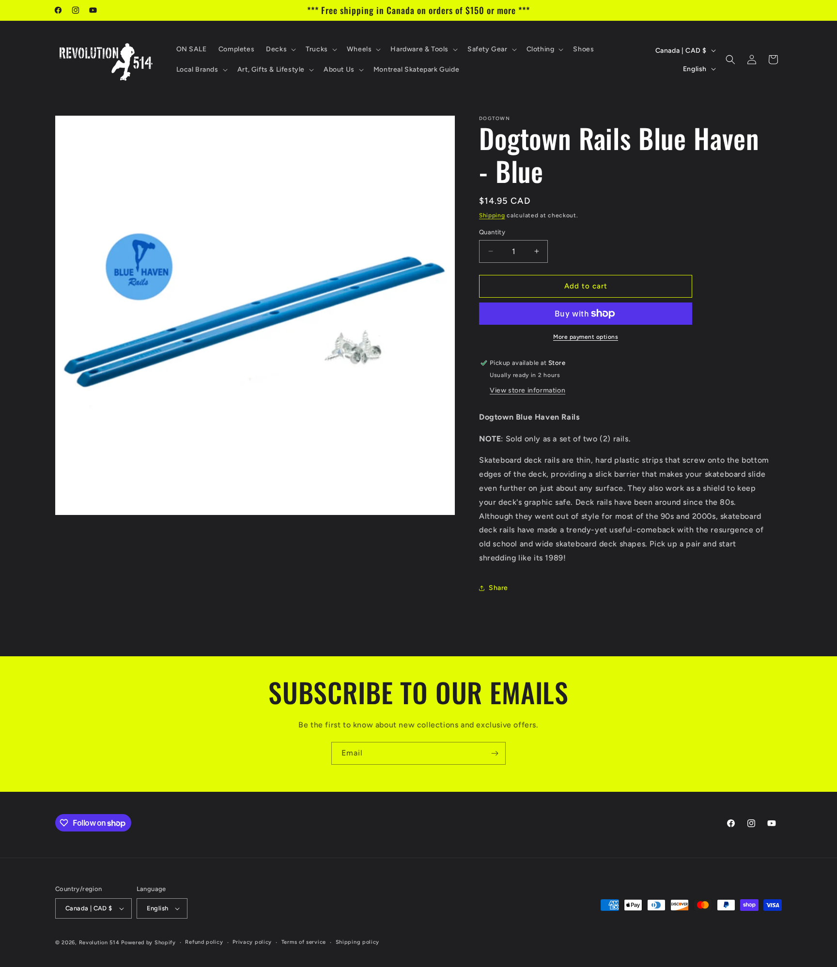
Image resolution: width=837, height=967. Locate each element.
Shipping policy (358, 942)
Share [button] (498, 588)
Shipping (492, 215)
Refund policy (204, 942)
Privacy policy (252, 942)
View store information (527, 390)
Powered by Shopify (148, 942)
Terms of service (303, 942)
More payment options (585, 336)
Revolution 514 (99, 942)
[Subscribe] (494, 753)
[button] (280, 49)
